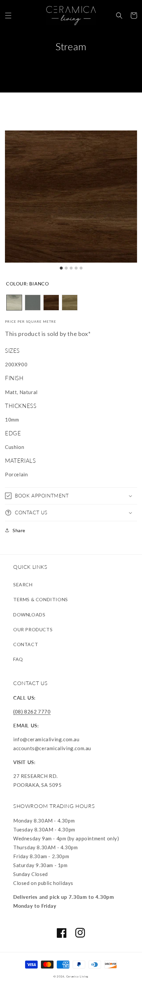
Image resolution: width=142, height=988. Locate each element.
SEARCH (23, 584)
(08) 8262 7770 (32, 711)
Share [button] (19, 530)
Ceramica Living (77, 976)
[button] (8, 15)
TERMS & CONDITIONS (40, 599)
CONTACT (25, 644)
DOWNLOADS (29, 614)
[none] (14, 303)
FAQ (18, 659)
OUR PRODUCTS (33, 629)
